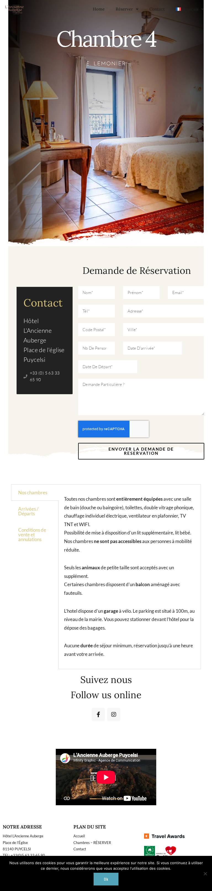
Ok (106, 879)
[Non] (205, 873)
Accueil (79, 836)
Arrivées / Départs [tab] (28, 511)
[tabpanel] (130, 577)
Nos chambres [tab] (32, 492)
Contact (157, 9)
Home (99, 9)
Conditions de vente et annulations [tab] (32, 534)
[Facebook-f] (98, 714)
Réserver (124, 9)
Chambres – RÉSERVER (92, 842)
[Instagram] (113, 714)
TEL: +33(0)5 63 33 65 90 (24, 855)
